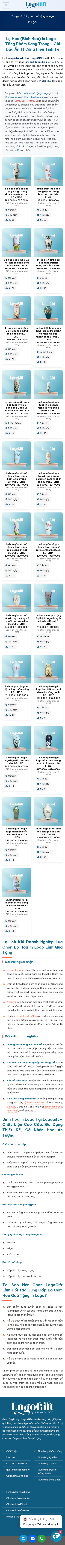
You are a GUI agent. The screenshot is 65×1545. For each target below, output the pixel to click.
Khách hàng (14, 969)
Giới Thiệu (11, 1451)
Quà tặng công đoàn (49, 1479)
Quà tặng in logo (11, 1419)
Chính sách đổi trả (16, 1504)
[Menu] (6, 5)
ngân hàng (12, 1110)
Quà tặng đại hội (47, 1463)
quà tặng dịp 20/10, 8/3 (44, 61)
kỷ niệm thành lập (34, 1102)
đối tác (46, 80)
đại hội (11, 1106)
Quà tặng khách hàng (50, 1451)
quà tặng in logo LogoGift (26, 58)
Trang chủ (16, 16)
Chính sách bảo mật (17, 1510)
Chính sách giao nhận (18, 1498)
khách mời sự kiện (27, 1016)
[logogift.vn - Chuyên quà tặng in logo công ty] (36, 5)
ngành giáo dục (53, 1106)
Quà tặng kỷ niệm (47, 1457)
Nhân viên (12, 1001)
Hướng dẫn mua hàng (18, 1491)
